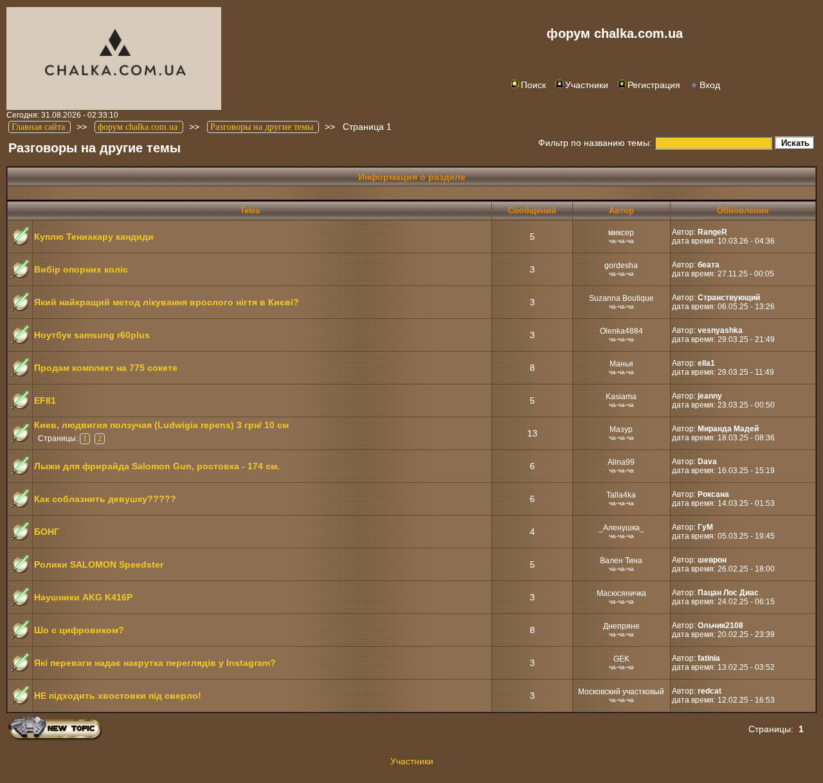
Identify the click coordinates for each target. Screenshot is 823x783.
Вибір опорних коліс (81, 269)
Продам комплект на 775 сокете (105, 368)
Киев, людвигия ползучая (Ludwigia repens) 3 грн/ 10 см (161, 425)
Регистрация (654, 85)
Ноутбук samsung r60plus (92, 335)
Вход (710, 85)
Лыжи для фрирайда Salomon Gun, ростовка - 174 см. (157, 466)
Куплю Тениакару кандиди (94, 236)
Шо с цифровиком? (79, 630)
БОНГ (46, 531)
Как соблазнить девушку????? (105, 499)
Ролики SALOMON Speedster (98, 564)
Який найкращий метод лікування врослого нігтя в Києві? (166, 302)
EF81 (45, 400)
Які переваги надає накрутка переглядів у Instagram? (155, 663)
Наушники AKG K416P (83, 597)
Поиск (533, 85)
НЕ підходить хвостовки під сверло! (117, 695)
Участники (586, 85)
